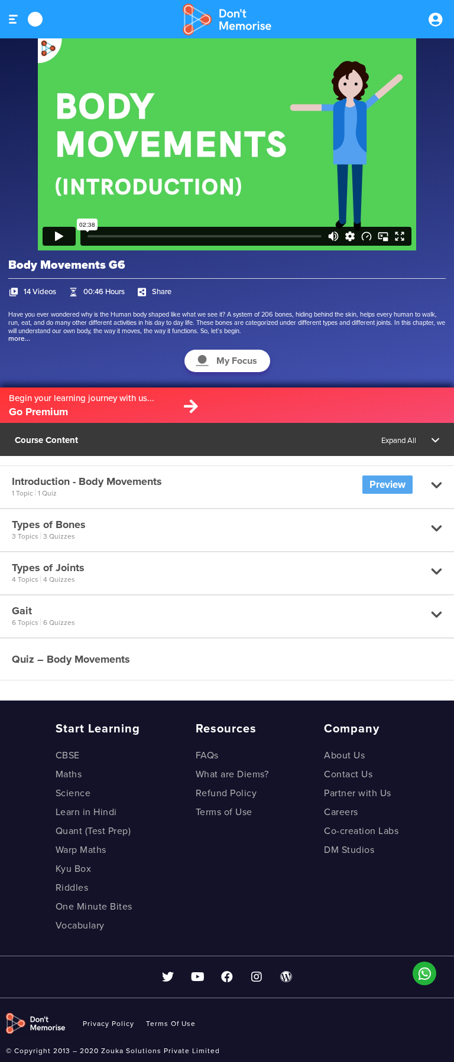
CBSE (68, 755)
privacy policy (108, 1023)
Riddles (72, 888)
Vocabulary (80, 925)
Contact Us (348, 774)
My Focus (236, 361)
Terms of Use (224, 812)
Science (73, 793)
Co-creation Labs (361, 831)
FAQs (207, 755)
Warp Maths (81, 850)
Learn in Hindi (86, 812)
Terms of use (171, 1023)
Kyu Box (74, 869)
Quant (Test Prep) (93, 831)
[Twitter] (168, 977)
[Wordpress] (286, 977)
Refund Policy (226, 793)
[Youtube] (197, 977)
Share (161, 292)
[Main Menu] (14, 19)
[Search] (35, 19)
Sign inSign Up (435, 19)
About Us (344, 755)
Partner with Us (357, 793)
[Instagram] (256, 977)
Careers (341, 812)
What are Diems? (232, 774)
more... (19, 338)
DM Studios (349, 850)
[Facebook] (227, 977)
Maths (69, 774)
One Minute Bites (94, 907)
